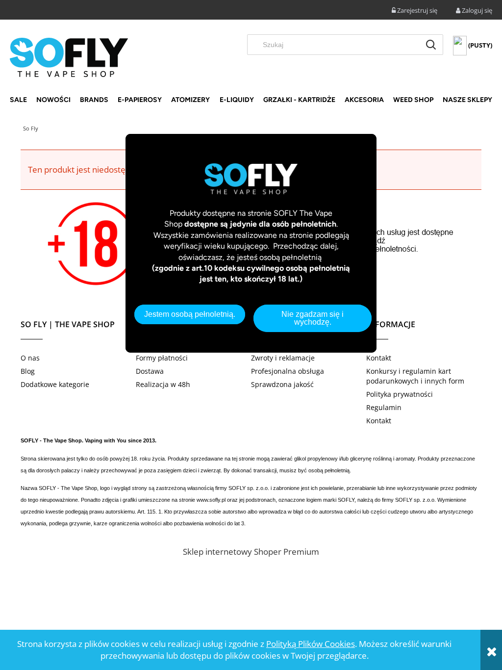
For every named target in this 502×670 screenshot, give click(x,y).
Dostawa (150, 371)
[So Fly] (69, 56)
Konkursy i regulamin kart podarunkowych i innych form (415, 376)
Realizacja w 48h (163, 384)
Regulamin (384, 407)
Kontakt (378, 357)
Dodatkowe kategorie (55, 384)
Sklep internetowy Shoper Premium (251, 551)
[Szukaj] (431, 44)
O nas (30, 357)
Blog (28, 371)
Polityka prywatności (399, 394)
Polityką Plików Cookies (310, 643)
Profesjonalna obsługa (287, 371)
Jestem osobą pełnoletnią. (189, 314)
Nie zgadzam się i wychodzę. (312, 318)
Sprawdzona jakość (282, 384)
